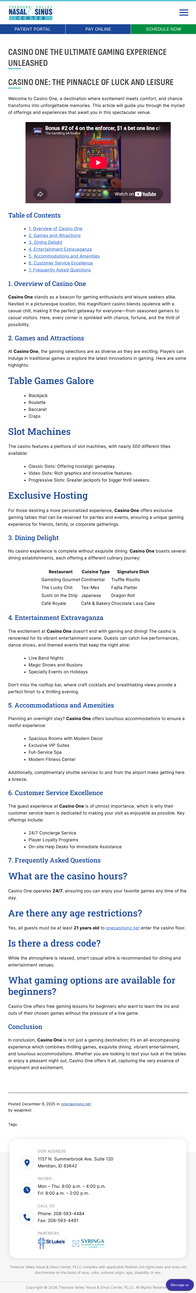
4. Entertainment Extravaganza (60, 249)
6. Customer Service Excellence (61, 263)
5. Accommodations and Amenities (64, 256)
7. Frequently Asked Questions (60, 269)
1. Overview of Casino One (55, 228)
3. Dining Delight (45, 242)
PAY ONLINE (98, 29)
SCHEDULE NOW (163, 29)
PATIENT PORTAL (33, 29)
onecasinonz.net (123, 927)
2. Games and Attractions (55, 235)
